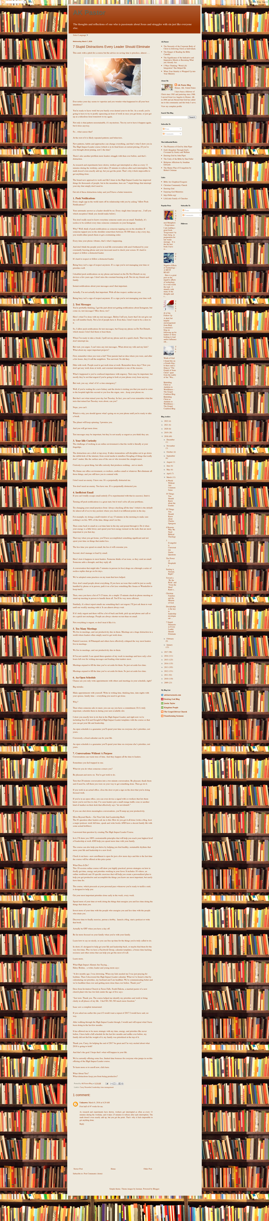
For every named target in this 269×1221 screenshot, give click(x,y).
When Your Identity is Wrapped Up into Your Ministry (179, 72)
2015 (166, 659)
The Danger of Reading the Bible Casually (177, 53)
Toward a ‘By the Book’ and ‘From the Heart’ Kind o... (171, 583)
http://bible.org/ (170, 195)
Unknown (84, 1102)
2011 (166, 675)
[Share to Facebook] (119, 1083)
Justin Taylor (169, 703)
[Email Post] (107, 1083)
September (171, 455)
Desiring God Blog (172, 699)
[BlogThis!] (114, 1083)
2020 (166, 428)
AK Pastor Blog (184, 85)
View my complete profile (171, 106)
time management (107, 1087)
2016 (166, 655)
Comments (168, 133)
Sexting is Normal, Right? (170, 571)
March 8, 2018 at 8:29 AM (99, 1102)
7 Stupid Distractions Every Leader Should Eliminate (171, 628)
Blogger (156, 1188)
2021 (166, 424)
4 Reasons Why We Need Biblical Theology (171, 532)
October (170, 452)
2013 (166, 667)
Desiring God (169, 188)
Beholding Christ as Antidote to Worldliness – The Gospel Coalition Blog (169, 388)
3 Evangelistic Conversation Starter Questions (171, 547)
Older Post (148, 1168)
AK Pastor (89, 12)
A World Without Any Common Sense (170, 485)
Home (113, 1168)
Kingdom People (171, 707)
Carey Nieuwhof (85, 1087)
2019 (166, 432)
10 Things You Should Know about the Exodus (170, 499)
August (170, 462)
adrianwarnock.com (172, 694)
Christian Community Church (175, 185)
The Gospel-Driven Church (175, 711)
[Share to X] (117, 1083)
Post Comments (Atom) (93, 1173)
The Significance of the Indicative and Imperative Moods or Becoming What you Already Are (179, 60)
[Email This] (111, 1083)
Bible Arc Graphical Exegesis (175, 181)
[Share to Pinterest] (122, 1083)
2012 (166, 671)
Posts (166, 129)
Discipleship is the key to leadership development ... (171, 612)
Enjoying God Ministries (173, 191)
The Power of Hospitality (171, 562)
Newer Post (78, 1168)
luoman (139, 1188)
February (170, 638)
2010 (166, 678)
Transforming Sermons (174, 715)
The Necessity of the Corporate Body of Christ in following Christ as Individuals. (180, 47)
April (169, 473)
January (170, 644)
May (169, 469)
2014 (166, 663)
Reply (82, 1124)
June (169, 465)
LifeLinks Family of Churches (176, 198)
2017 (166, 652)
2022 (166, 421)
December (171, 439)
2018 (166, 436)
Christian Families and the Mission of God (170, 598)
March (169, 477)
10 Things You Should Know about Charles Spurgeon (171, 516)
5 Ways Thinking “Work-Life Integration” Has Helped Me (175, 66)
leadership (96, 1087)
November (171, 445)
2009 (166, 682)
